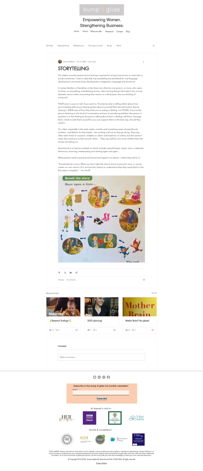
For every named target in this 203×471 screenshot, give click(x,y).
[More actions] (143, 61)
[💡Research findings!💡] (63, 306)
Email (75, 389)
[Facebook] (108, 377)
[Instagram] (103, 377)
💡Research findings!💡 (60, 320)
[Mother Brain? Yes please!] (140, 306)
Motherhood (78, 45)
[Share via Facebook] (59, 272)
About (85, 31)
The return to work (95, 45)
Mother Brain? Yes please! (137, 320)
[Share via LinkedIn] (71, 272)
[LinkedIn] (99, 377)
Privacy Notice (101, 463)
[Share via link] (76, 272)
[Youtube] (94, 377)
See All (154, 293)
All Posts (49, 45)
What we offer (96, 31)
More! (119, 45)
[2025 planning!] (102, 306)
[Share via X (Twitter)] (65, 272)
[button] (154, 45)
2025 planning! (94, 320)
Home (76, 31)
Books (109, 45)
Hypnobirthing (63, 45)
